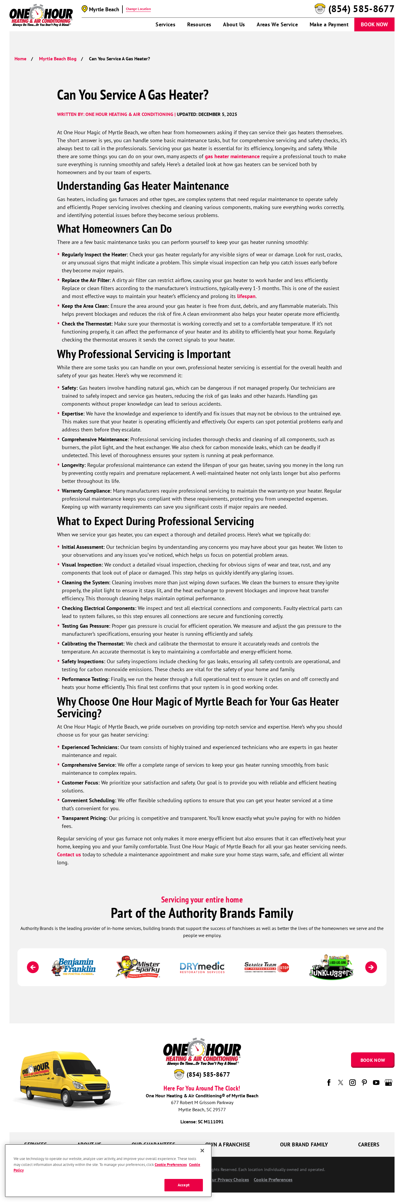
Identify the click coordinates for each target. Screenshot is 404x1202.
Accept (184, 1185)
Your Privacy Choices (227, 1179)
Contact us (69, 854)
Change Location (138, 9)
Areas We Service (277, 24)
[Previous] (33, 967)
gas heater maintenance (232, 156)
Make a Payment (329, 24)
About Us (234, 24)
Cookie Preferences (171, 1164)
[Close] (202, 1150)
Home (20, 59)
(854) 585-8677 (361, 9)
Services (165, 24)
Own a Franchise (227, 1144)
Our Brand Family (304, 1144)
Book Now (374, 24)
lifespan (246, 296)
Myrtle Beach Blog (58, 59)
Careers (369, 1144)
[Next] (371, 967)
